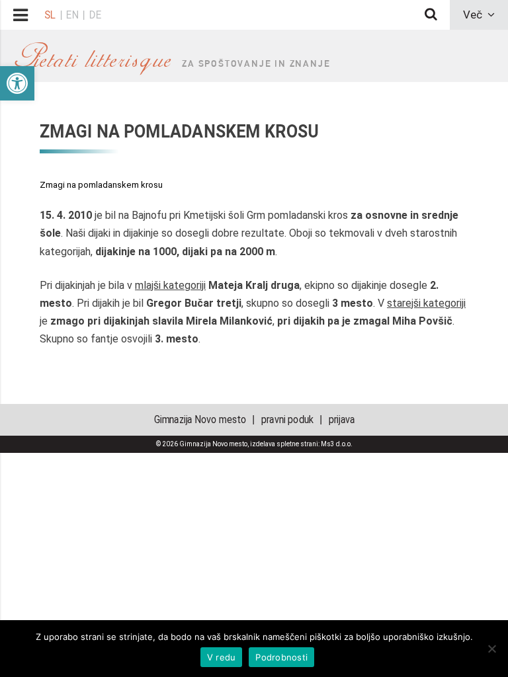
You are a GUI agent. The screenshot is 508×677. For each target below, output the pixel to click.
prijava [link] (341, 419)
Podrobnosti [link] (281, 657)
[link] (17, 83)
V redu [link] (221, 657)
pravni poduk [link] (287, 419)
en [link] (73, 14)
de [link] (95, 14)
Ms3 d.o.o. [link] (337, 444)
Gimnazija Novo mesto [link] (199, 419)
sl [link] (50, 14)
